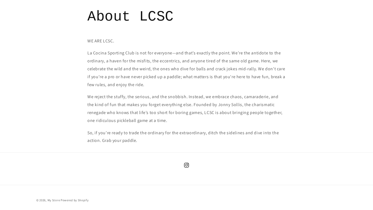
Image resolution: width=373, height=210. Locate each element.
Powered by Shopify (75, 200)
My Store (54, 200)
